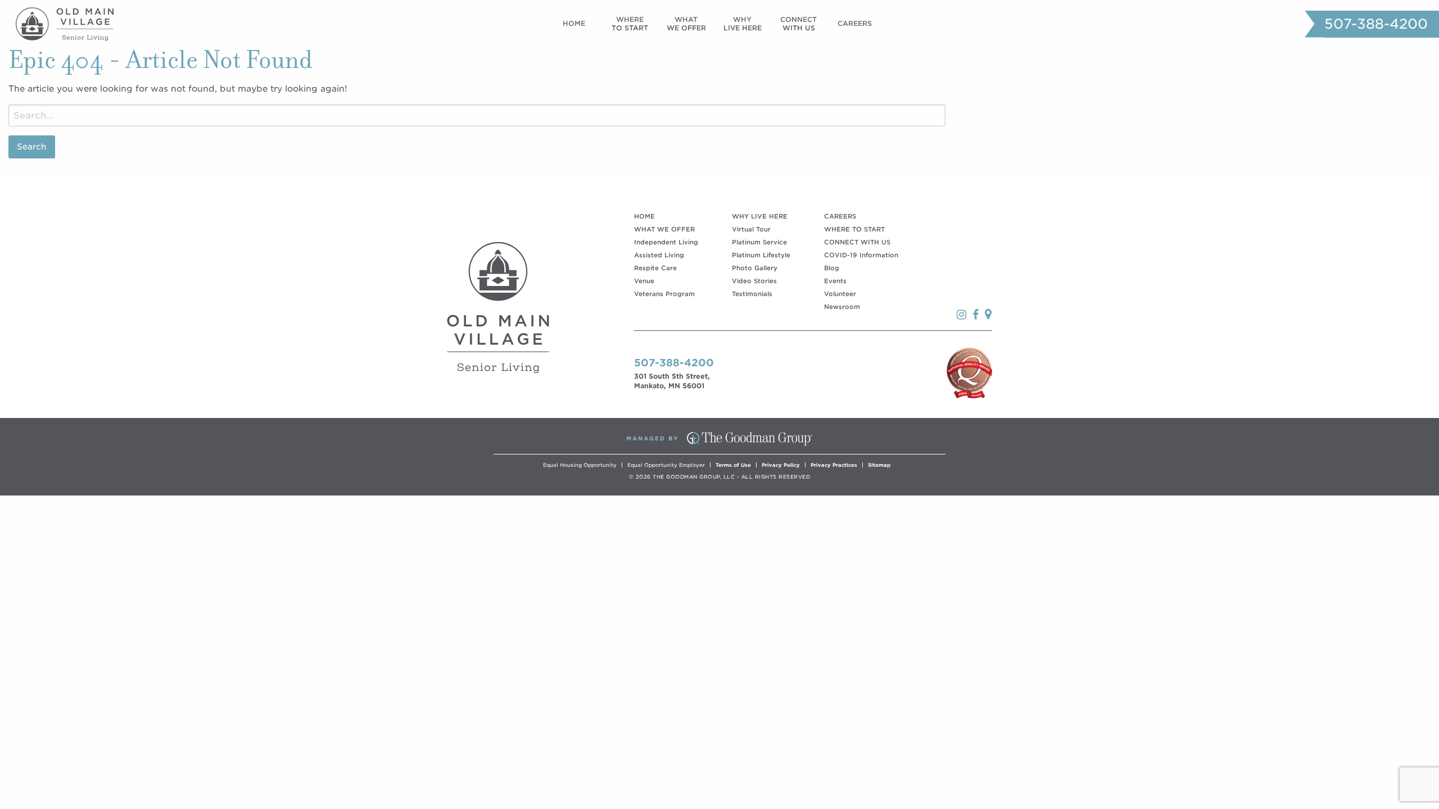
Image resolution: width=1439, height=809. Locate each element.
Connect (798, 23)
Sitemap (879, 465)
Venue (644, 281)
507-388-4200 (1376, 24)
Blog (831, 268)
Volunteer (840, 294)
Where (630, 23)
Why (742, 23)
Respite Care (655, 268)
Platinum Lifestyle (761, 255)
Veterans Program (664, 294)
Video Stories (754, 281)
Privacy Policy (781, 465)
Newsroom (842, 307)
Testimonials (752, 294)
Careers (855, 23)
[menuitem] (574, 24)
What (686, 23)
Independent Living (666, 242)
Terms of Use (733, 465)
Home (574, 23)
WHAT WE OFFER (664, 229)
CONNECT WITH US (857, 242)
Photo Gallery (754, 268)
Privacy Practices (834, 465)
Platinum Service (759, 242)
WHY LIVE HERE (760, 216)
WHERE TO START (854, 229)
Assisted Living (659, 255)
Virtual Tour (751, 229)
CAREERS (840, 216)
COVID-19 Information (861, 255)
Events (835, 281)
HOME (644, 216)
